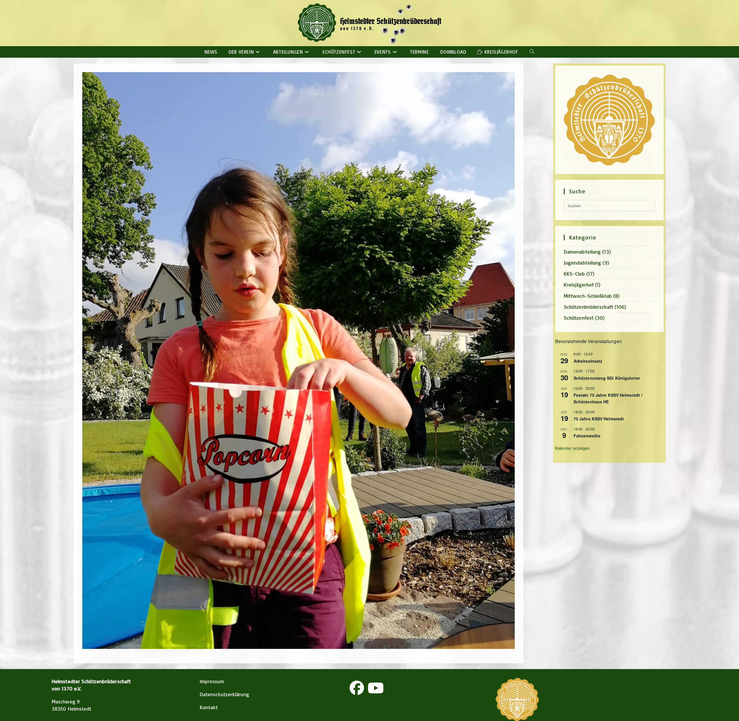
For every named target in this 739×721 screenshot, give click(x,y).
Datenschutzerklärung (224, 694)
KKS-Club (574, 273)
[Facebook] (357, 688)
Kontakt (209, 707)
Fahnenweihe (587, 436)
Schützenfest (579, 317)
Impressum (212, 681)
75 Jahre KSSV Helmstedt (599, 419)
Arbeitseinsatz (588, 361)
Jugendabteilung (582, 262)
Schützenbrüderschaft (588, 307)
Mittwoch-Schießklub (588, 296)
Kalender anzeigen (572, 448)
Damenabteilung (582, 251)
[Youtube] (375, 688)
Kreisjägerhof (579, 284)
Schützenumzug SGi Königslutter (607, 378)
